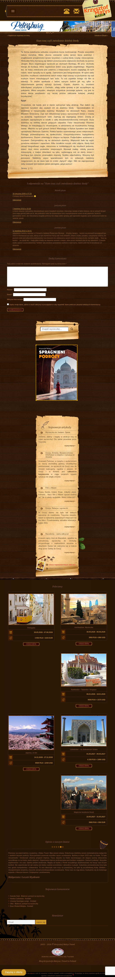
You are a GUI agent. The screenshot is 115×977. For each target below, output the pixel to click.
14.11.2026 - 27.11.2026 (43, 757)
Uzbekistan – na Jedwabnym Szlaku (84, 749)
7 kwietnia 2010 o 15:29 (22, 209)
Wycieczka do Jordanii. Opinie (57, 432)
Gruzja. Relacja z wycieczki (56, 508)
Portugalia (31, 628)
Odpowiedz (17, 200)
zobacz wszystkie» (56, 569)
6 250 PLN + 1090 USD (96, 760)
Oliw (11, 904)
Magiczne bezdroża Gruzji (84, 812)
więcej (32, 973)
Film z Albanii (50, 488)
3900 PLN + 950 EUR (97, 822)
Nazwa (10, 290)
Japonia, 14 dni (31, 753)
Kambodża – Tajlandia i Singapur (83, 690)
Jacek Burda (14, 877)
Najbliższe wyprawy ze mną (19, 36)
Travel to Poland (69, 961)
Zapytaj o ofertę (13, 972)
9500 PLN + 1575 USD (96, 700)
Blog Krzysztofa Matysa (49, 961)
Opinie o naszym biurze (57, 842)
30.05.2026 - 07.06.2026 (43, 632)
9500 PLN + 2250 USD (44, 763)
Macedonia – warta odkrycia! (57, 534)
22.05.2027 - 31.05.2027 (96, 817)
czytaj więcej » (70, 446)
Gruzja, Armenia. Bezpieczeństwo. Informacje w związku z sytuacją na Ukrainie (59, 455)
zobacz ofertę (31, 644)
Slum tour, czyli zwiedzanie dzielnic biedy (57, 40)
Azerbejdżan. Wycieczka (83, 627)
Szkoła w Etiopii (101, 36)
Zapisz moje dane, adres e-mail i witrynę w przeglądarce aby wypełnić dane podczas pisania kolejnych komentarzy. (55, 305)
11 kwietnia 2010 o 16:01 (22, 231)
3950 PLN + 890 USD (97, 638)
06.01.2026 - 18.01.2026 (96, 694)
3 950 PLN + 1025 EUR (44, 638)
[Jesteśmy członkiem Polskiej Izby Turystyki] (57, 952)
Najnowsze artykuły (59, 427)
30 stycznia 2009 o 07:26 (22, 194)
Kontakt (28, 899)
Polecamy (57, 586)
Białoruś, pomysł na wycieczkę (32, 896)
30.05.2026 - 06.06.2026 (96, 632)
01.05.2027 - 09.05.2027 (96, 754)
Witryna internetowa (15, 300)
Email (10, 295)
